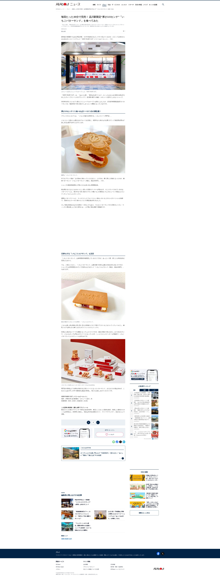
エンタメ (124, 4)
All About (58, 564)
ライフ (99, 4)
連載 (94, 4)
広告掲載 (113, 564)
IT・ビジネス (116, 4)
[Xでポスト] (120, 442)
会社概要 (85, 564)
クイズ (145, 4)
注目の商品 (138, 4)
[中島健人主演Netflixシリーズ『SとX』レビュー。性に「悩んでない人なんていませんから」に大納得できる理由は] (152, 478)
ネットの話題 (153, 4)
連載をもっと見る (144, 513)
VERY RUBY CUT (66, 538)
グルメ (104, 4)
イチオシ (58, 569)
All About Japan (60, 566)
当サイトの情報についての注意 (91, 569)
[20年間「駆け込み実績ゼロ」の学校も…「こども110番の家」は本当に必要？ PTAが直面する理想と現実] (152, 487)
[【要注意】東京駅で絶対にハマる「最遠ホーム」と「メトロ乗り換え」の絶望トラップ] (152, 496)
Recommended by (148, 438)
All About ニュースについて (117, 569)
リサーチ (131, 4)
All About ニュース (60, 9)
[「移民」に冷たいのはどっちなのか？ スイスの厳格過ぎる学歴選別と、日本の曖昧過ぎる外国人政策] (152, 504)
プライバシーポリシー (89, 566)
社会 (109, 4)
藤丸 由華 (63, 31)
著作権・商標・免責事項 (117, 566)
